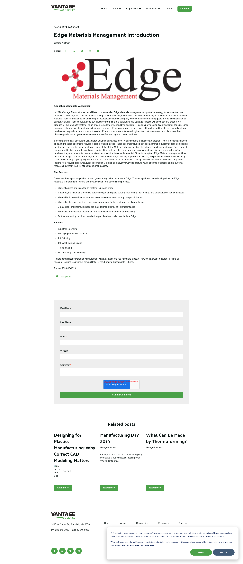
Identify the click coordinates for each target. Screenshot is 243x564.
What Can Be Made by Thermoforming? (166, 438)
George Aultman (62, 43)
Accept (201, 552)
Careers (169, 8)
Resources (151, 8)
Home (104, 8)
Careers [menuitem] (183, 523)
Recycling (66, 276)
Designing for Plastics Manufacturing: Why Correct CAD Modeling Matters (74, 447)
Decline (223, 552)
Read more (63, 487)
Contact (184, 8)
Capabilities (132, 8)
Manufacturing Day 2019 (119, 438)
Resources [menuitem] (163, 523)
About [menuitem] (123, 523)
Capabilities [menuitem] (142, 523)
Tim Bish (67, 471)
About (115, 8)
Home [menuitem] (107, 523)
